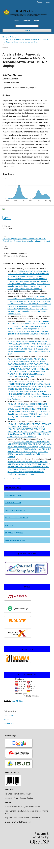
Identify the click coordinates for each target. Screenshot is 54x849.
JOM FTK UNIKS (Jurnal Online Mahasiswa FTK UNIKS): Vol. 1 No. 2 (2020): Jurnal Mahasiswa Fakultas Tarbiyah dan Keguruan (26, 374)
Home (5, 37)
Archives (26, 21)
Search (27, 30)
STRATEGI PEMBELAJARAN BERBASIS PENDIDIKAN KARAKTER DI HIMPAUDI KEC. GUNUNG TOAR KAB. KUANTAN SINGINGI (28, 323)
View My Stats (17, 701)
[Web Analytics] (7, 701)
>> (19, 478)
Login (48, 2)
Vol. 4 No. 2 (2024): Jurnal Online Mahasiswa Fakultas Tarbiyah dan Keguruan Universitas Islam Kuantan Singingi (25, 40)
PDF (7, 218)
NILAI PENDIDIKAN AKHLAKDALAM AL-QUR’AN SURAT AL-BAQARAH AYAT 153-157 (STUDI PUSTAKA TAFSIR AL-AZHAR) (29, 343)
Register (40, 2)
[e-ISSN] (19, 768)
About (37, 21)
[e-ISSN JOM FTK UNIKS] (13, 785)
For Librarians (9, 723)
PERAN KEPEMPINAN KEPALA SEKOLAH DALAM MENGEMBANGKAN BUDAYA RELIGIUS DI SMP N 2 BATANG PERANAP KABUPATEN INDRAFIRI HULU (29, 464)
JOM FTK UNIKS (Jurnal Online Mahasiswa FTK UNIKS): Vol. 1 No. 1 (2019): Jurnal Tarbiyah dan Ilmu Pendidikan (29, 286)
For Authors (8, 719)
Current (16, 21)
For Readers (8, 716)
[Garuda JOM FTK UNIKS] (19, 758)
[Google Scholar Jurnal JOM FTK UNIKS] (19, 747)
